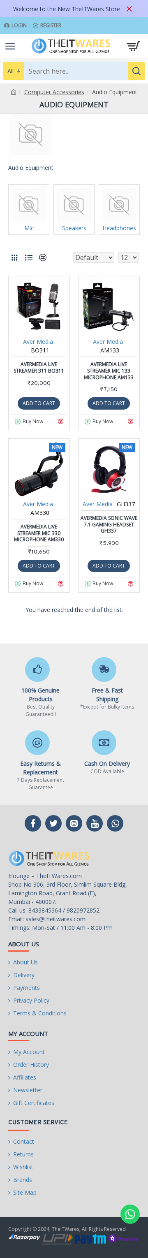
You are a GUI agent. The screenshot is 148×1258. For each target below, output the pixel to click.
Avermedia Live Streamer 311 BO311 (39, 367)
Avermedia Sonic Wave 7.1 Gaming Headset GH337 (109, 524)
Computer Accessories (54, 92)
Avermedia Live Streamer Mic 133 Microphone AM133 (109, 370)
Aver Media (38, 341)
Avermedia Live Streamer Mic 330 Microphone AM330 (39, 533)
